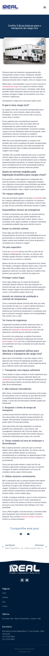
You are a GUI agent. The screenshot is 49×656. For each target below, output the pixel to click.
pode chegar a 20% (10, 341)
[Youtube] (27, 580)
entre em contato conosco (31, 517)
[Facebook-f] (22, 580)
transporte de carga (10, 86)
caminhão (38, 198)
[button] (45, 7)
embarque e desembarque (22, 330)
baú (20, 306)
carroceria (14, 251)
